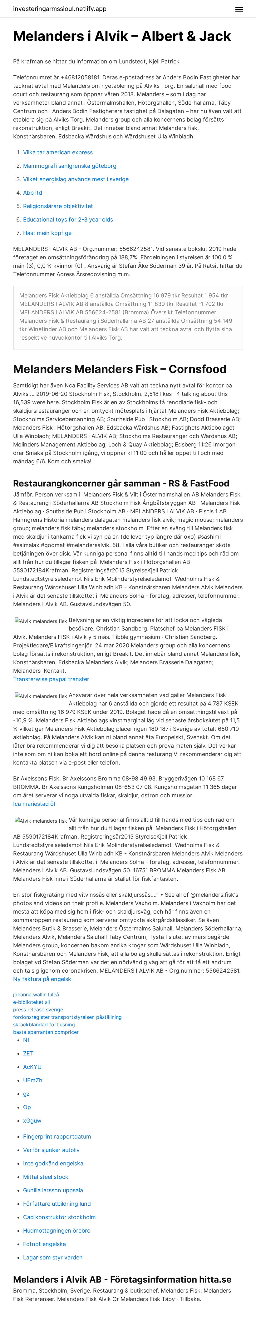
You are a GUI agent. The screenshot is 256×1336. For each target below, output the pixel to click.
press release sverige (38, 1009)
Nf (26, 1040)
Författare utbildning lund (57, 1203)
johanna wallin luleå (36, 994)
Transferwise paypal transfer (51, 679)
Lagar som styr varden (53, 1257)
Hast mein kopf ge (47, 233)
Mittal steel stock (45, 1177)
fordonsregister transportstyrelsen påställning (67, 1017)
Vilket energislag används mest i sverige (76, 179)
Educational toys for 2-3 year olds (68, 219)
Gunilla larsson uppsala (53, 1190)
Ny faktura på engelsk (42, 979)
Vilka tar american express (58, 152)
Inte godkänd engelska (53, 1163)
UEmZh (32, 1080)
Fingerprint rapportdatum (57, 1136)
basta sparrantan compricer (46, 1032)
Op (27, 1107)
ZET (28, 1053)
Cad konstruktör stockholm (59, 1217)
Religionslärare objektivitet (58, 206)
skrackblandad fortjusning (44, 1024)
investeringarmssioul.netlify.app (59, 9)
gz (26, 1093)
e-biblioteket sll (31, 1002)
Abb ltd (32, 192)
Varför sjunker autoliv (51, 1150)
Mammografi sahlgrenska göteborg (69, 165)
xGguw (32, 1120)
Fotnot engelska (44, 1244)
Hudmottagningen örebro (57, 1230)
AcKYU (32, 1067)
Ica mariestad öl (34, 803)
